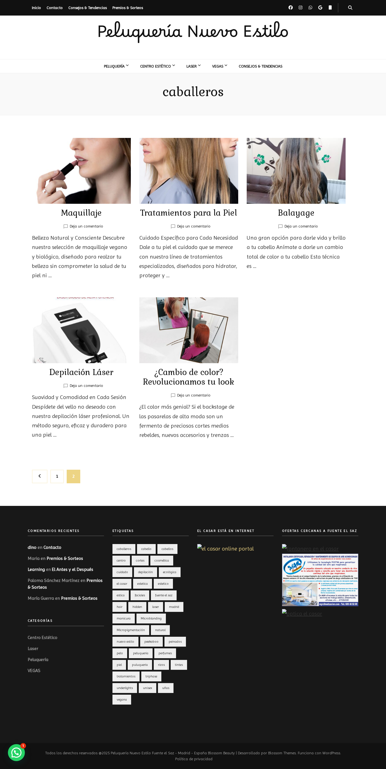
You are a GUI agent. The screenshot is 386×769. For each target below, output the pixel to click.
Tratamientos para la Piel (188, 213)
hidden (137, 607)
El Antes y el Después (72, 569)
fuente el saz (163, 595)
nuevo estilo (125, 642)
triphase (151, 676)
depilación (145, 572)
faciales (140, 595)
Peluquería (114, 66)
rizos (161, 665)
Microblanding (151, 618)
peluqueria (140, 653)
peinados (175, 642)
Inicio (36, 7)
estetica (142, 584)
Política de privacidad (193, 759)
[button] (16, 752)
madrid (174, 607)
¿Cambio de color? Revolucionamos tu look (188, 377)
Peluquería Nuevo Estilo (193, 37)
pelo (120, 653)
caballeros (124, 549)
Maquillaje (81, 213)
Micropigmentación (131, 630)
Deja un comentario (86, 226)
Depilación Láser (81, 372)
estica (121, 595)
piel (119, 665)
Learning (36, 569)
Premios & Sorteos (127, 7)
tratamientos (126, 676)
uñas (165, 688)
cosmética (162, 560)
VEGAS (217, 66)
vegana (122, 699)
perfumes (165, 653)
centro (121, 560)
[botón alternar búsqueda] (350, 7)
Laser (192, 66)
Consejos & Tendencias (87, 7)
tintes (179, 665)
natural (160, 630)
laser (155, 607)
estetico (163, 584)
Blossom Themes (282, 753)
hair (119, 607)
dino (32, 547)
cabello (146, 549)
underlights (125, 688)
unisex (147, 688)
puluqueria (140, 665)
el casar (122, 584)
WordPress (331, 753)
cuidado (122, 572)
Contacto (55, 7)
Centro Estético (155, 66)
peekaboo (151, 642)
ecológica (169, 572)
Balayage (296, 213)
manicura (124, 618)
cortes (140, 560)
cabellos (167, 549)
